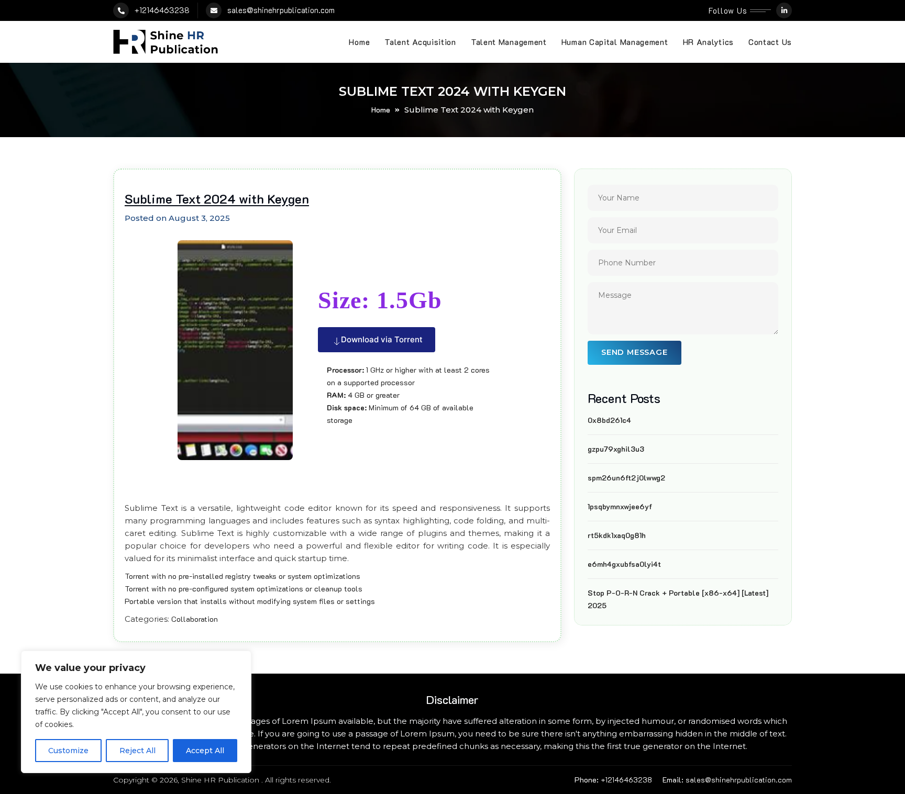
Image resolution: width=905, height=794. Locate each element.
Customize (68, 750)
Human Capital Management (614, 42)
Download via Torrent (382, 339)
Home (359, 42)
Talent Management (509, 42)
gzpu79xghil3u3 (616, 449)
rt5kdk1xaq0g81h (617, 535)
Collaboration (194, 619)
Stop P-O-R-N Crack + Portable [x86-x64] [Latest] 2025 (678, 599)
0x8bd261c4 (609, 420)
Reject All (137, 750)
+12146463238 (162, 10)
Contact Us (770, 42)
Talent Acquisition (420, 42)
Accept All (205, 750)
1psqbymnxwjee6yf (620, 506)
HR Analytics (708, 42)
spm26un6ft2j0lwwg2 (626, 478)
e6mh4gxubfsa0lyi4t (624, 564)
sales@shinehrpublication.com (281, 10)
